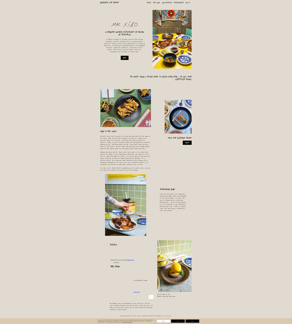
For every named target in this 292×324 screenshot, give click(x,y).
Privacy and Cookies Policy (127, 322)
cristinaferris (167, 315)
